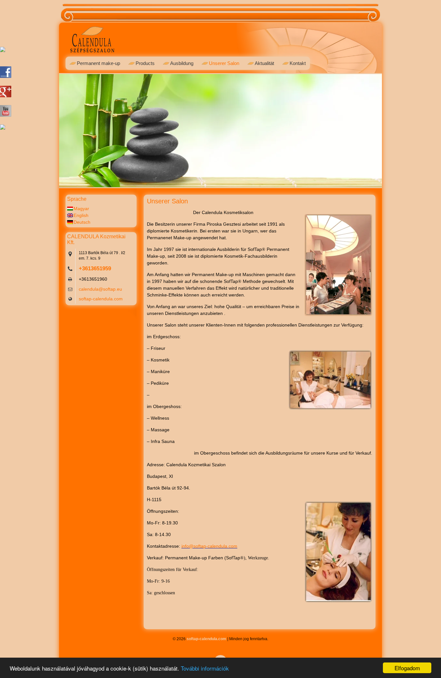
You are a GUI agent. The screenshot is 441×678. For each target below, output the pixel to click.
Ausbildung (181, 63)
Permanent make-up (98, 63)
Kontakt (298, 63)
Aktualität (264, 63)
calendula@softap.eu (100, 289)
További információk (205, 668)
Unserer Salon (224, 63)
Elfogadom (407, 668)
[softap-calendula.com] (92, 48)
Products (145, 63)
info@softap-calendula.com (209, 546)
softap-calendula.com (101, 298)
